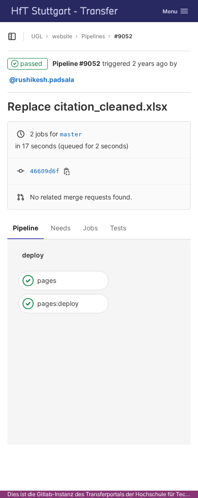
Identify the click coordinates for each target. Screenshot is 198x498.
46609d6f (44, 171)
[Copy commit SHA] (66, 171)
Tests (118, 228)
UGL (37, 36)
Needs (60, 228)
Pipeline (25, 228)
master (71, 134)
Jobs (90, 228)
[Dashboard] (65, 11)
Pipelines (93, 36)
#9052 (123, 36)
